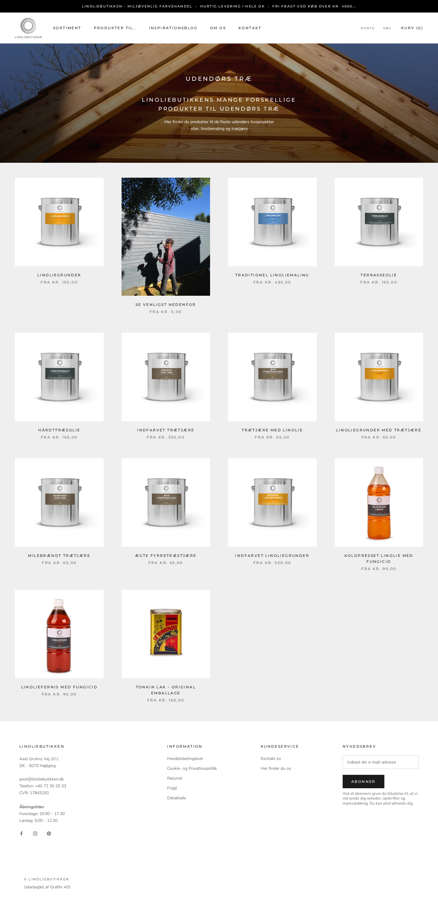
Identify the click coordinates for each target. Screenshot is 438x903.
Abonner (363, 781)
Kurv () (412, 28)
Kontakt (250, 28)
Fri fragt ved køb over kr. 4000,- (314, 6)
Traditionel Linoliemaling (272, 275)
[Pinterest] (49, 833)
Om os (218, 28)
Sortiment (67, 28)
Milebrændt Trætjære (59, 555)
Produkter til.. (115, 28)
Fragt (172, 788)
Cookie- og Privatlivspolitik (192, 768)
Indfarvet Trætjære (165, 430)
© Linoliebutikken (46, 879)
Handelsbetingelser (185, 758)
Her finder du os (276, 768)
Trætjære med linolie (272, 430)
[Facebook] (21, 833)
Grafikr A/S (60, 887)
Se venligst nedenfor (166, 304)
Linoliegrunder (59, 275)
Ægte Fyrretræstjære (166, 555)
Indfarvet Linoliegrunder (272, 555)
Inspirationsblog (173, 28)
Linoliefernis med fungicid (59, 687)
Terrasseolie (379, 275)
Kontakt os (271, 758)
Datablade (176, 798)
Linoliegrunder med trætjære (378, 430)
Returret (174, 778)
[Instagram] (35, 833)
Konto (368, 28)
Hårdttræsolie (59, 430)
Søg (387, 28)
